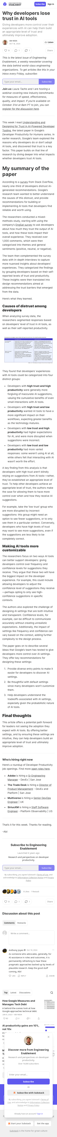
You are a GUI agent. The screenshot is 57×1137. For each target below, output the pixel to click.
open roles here (40, 768)
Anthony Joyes (16, 950)
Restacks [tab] (21, 923)
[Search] (52, 993)
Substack (14, 1130)
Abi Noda (13, 41)
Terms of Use (42, 874)
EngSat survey (23, 224)
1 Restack (35, 891)
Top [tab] (5, 992)
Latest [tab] (13, 992)
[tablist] (15, 923)
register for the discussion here (20, 108)
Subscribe (40, 4)
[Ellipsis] (53, 950)
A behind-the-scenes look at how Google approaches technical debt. (19, 1010)
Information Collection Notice (30, 877)
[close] (48, 1037)
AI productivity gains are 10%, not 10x (20, 1027)
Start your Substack (21, 1123)
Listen (50, 42)
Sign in (51, 4)
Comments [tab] (9, 923)
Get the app (43, 1123)
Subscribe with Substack (30, 1092)
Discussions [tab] (24, 992)
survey (24, 181)
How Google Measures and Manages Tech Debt (18, 1002)
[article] (28, 1009)
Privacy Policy (33, 1105)
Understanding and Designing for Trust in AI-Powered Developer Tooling (28, 126)
